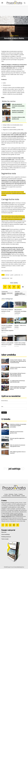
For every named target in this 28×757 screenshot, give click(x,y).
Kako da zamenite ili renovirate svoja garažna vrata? (17, 445)
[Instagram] (6, 524)
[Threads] (17, 524)
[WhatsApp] (18, 287)
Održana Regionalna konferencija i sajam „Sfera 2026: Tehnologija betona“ (18, 388)
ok (21, 274)
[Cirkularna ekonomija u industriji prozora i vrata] (5, 368)
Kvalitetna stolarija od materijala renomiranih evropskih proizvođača (18, 426)
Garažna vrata (14, 35)
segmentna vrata (5, 278)
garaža (11, 274)
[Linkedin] (10, 524)
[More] (23, 287)
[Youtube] (13, 524)
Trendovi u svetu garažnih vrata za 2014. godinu (20, 294)
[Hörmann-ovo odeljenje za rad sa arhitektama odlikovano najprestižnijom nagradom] (7, 320)
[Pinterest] (14, 287)
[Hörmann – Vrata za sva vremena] (20, 320)
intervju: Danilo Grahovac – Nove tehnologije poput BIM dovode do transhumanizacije (18, 361)
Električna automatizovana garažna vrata (16, 432)
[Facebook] (5, 287)
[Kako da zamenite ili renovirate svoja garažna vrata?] (5, 445)
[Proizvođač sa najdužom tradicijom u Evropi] (7, 305)
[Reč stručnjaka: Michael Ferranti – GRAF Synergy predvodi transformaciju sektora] (5, 374)
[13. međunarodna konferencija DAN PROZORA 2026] (5, 381)
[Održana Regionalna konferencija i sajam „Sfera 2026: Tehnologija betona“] (5, 388)
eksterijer (7, 274)
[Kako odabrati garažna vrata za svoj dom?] (5, 452)
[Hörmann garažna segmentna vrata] (5, 439)
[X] (9, 287)
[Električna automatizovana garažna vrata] (5, 432)
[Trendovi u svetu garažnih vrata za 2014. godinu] (7, 338)
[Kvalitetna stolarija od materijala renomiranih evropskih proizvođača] (5, 425)
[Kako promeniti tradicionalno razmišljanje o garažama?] (20, 305)
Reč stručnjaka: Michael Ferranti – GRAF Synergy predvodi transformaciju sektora (18, 375)
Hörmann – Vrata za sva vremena (7, 294)
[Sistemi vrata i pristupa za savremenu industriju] (20, 338)
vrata (11, 278)
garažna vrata (17, 274)
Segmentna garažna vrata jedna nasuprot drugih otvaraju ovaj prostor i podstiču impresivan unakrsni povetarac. (13, 193)
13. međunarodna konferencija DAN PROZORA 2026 (17, 381)
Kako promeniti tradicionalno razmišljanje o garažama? (20, 311)
